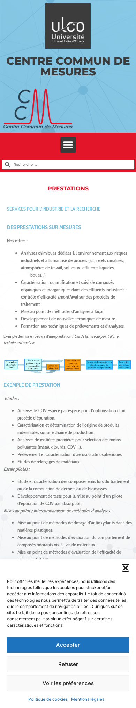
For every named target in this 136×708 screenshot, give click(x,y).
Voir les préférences (68, 683)
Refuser (68, 664)
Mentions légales (87, 699)
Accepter (68, 645)
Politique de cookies (48, 699)
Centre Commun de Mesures (68, 66)
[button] (125, 567)
